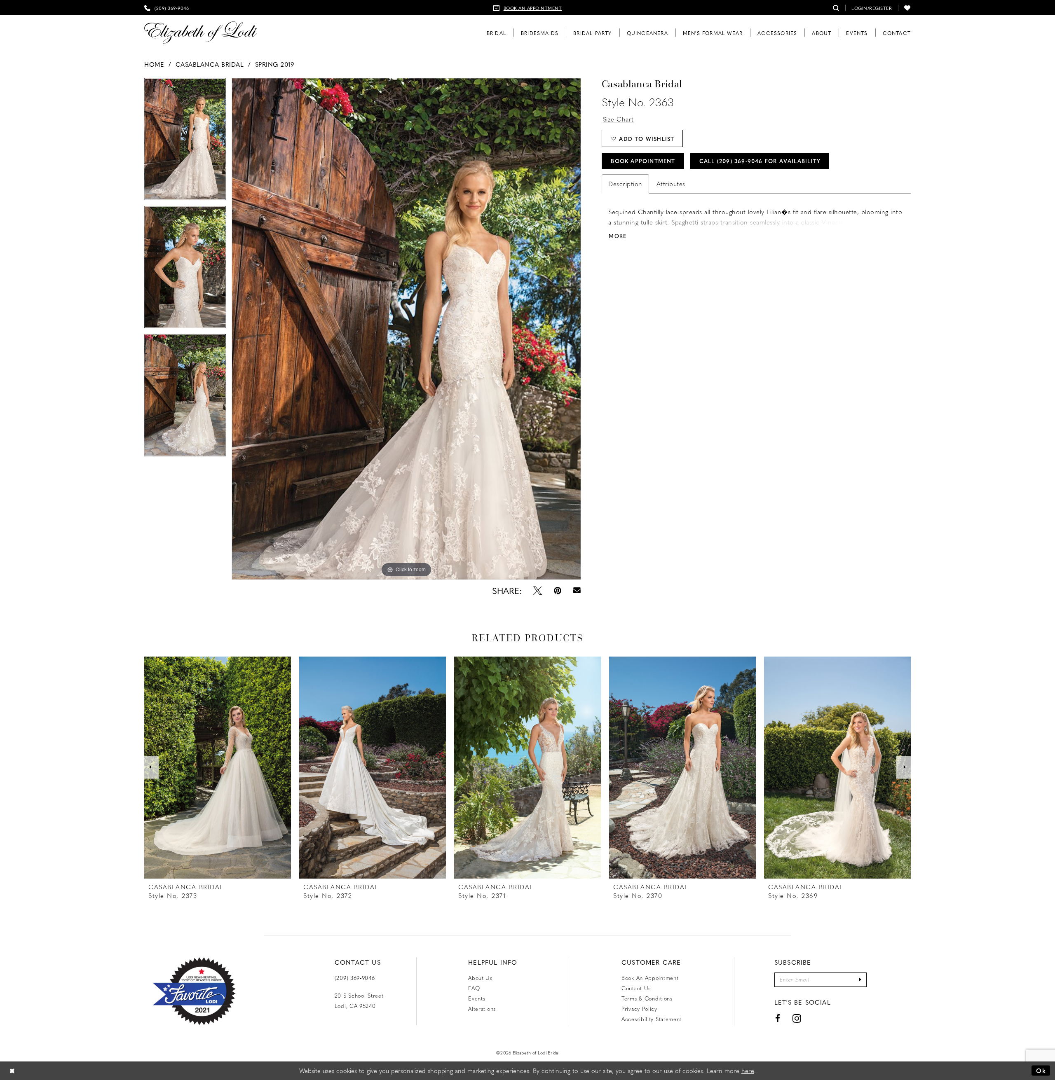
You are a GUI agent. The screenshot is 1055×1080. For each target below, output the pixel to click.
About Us (480, 978)
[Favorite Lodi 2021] (209, 991)
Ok (1041, 1070)
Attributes (670, 183)
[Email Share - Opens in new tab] (576, 590)
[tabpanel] (185, 142)
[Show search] (836, 7)
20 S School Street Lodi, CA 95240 (359, 1000)
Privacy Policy (639, 1008)
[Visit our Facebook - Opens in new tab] (777, 1018)
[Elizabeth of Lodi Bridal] (200, 32)
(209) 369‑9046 (355, 978)
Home (154, 64)
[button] (871, 7)
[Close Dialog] (12, 1071)
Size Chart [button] (618, 119)
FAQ (474, 988)
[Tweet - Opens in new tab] (537, 590)
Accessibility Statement (651, 1019)
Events (476, 998)
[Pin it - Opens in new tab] (557, 590)
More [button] (617, 236)
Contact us (636, 988)
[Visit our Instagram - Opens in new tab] (797, 1018)
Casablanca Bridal (210, 64)
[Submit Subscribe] (860, 979)
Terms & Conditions (647, 998)
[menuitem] (166, 7)
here (747, 1070)
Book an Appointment (649, 978)
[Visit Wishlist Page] (907, 7)
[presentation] (217, 768)
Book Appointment (643, 161)
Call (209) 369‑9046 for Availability (760, 161)
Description (625, 183)
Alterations (482, 1008)
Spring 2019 (274, 64)
